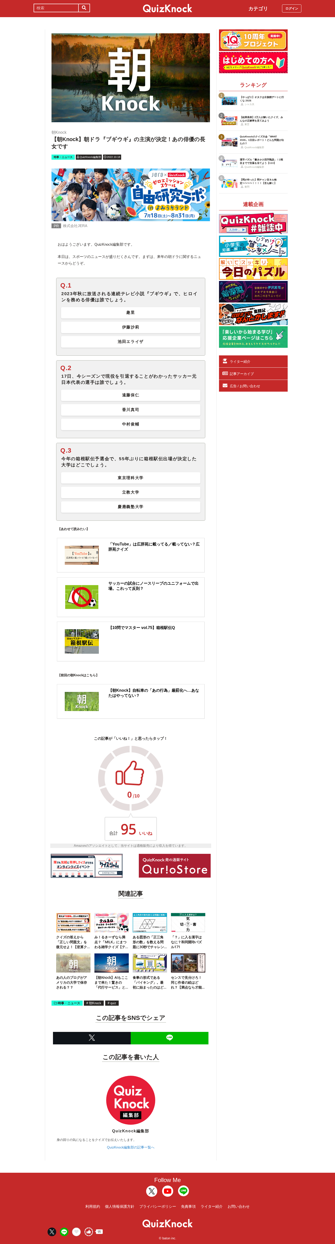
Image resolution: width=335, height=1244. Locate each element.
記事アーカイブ (242, 374)
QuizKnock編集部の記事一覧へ (131, 1147)
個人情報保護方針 (119, 1206)
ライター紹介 (240, 361)
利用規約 (92, 1206)
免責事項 (188, 1206)
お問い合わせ (239, 1206)
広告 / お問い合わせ (245, 386)
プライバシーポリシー (157, 1206)
